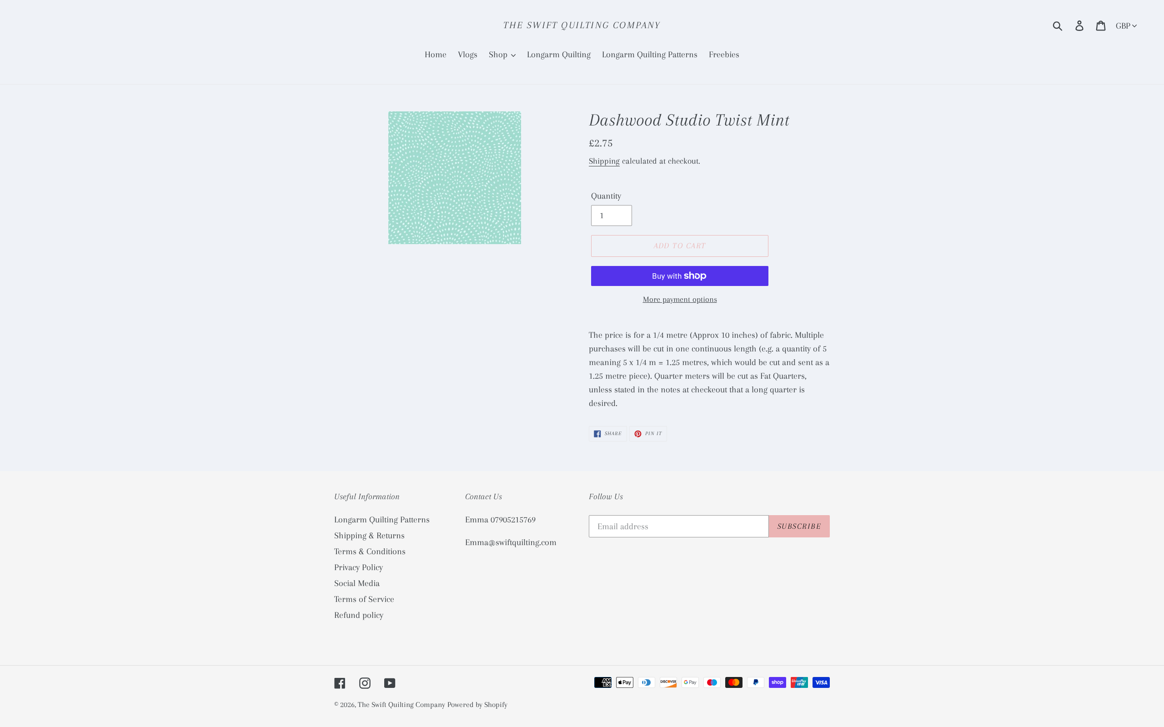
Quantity (606, 196)
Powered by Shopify (477, 704)
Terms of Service (364, 599)
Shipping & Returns (369, 536)
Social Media (357, 583)
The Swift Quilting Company (581, 25)
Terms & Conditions (370, 552)
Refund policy (358, 615)
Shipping (604, 160)
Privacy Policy (358, 567)
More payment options (680, 299)
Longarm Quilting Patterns (382, 520)
